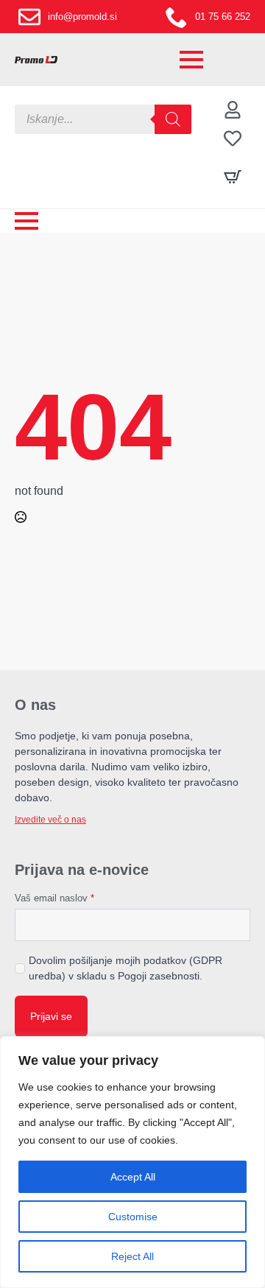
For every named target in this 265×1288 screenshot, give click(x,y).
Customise (133, 1216)
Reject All (132, 1256)
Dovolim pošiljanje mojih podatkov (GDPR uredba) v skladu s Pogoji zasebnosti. (125, 968)
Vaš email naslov (54, 898)
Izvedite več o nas (50, 819)
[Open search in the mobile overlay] (103, 119)
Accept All (132, 1177)
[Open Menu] (191, 59)
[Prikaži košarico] (232, 176)
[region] (132, 1162)
